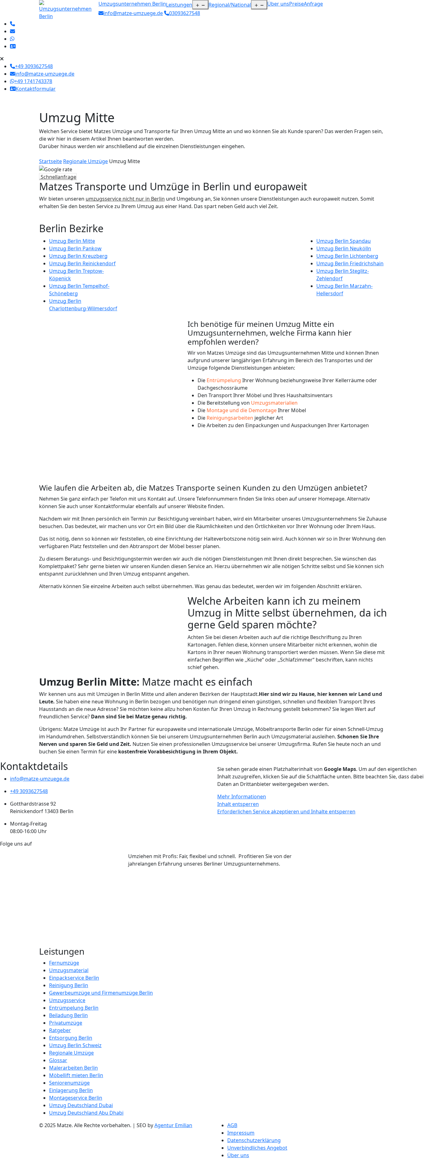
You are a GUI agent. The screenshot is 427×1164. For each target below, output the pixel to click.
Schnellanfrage (57, 176)
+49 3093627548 (29, 791)
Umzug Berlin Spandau (343, 240)
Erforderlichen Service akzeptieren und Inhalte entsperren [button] (286, 811)
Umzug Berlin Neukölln (343, 248)
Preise (296, 3)
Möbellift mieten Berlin (76, 1075)
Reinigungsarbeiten (230, 417)
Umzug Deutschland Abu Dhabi (86, 1112)
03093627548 (184, 13)
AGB (232, 1125)
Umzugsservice (67, 1000)
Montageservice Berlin (75, 1097)
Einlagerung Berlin (71, 1090)
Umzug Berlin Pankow (75, 248)
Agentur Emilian (173, 1125)
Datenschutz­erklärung (254, 1140)
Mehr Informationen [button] (241, 796)
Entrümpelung (224, 380)
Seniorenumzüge (69, 1082)
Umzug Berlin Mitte (72, 240)
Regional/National (229, 4)
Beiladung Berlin (68, 1015)
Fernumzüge (64, 962)
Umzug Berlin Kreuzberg (78, 255)
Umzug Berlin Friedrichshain (350, 263)
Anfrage (313, 3)
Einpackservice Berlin (74, 977)
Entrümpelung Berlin (73, 1007)
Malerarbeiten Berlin (73, 1067)
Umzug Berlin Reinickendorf (82, 263)
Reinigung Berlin (68, 985)
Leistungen (179, 4)
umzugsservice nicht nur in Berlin (125, 198)
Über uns (278, 3)
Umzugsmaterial (68, 970)
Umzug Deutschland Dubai (81, 1105)
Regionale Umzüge (85, 161)
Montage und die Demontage (242, 410)
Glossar (58, 1060)
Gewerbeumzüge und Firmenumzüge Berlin (101, 992)
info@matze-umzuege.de (133, 13)
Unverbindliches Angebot (257, 1147)
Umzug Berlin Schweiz (75, 1045)
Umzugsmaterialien (274, 402)
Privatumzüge (65, 1022)
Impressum (240, 1132)
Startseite (50, 161)
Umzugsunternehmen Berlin (132, 3)
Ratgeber (60, 1030)
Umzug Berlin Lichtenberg (347, 255)
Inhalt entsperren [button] (238, 804)
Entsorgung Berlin (70, 1037)
